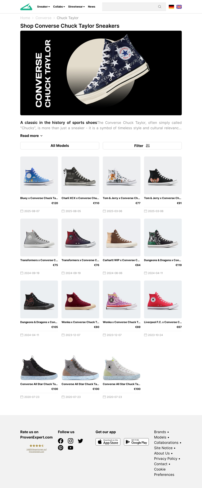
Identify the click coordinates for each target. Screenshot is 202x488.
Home (25, 18)
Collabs (58, 6)
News (91, 6)
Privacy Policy (165, 458)
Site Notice (163, 448)
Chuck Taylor (68, 18)
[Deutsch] (171, 6)
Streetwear (75, 6)
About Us (162, 453)
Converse (43, 18)
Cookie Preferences (164, 472)
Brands (160, 432)
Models (160, 437)
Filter (138, 146)
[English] (179, 6)
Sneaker (42, 6)
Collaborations (166, 442)
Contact (160, 464)
